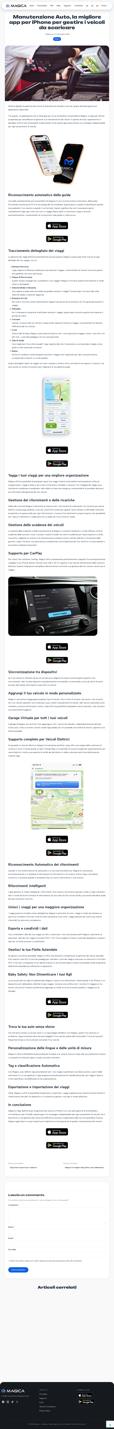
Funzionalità (42, 6)
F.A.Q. (41, 1402)
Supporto (67, 6)
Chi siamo (43, 1394)
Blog (58, 6)
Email (11, 1238)
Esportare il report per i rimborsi (23, 1167)
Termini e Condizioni (47, 1407)
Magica (57, 39)
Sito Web (12, 1250)
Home (31, 6)
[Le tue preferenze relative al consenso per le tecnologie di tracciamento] (110, 1425)
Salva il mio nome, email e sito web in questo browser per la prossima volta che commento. (46, 1261)
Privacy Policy (44, 1411)
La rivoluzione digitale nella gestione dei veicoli (21, 1326)
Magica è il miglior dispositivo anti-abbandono (84, 1167)
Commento (13, 1205)
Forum (103, 6)
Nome (11, 1227)
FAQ (51, 6)
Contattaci (78, 6)
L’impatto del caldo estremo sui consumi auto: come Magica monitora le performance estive (56, 1331)
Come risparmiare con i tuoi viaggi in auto (91, 1326)
